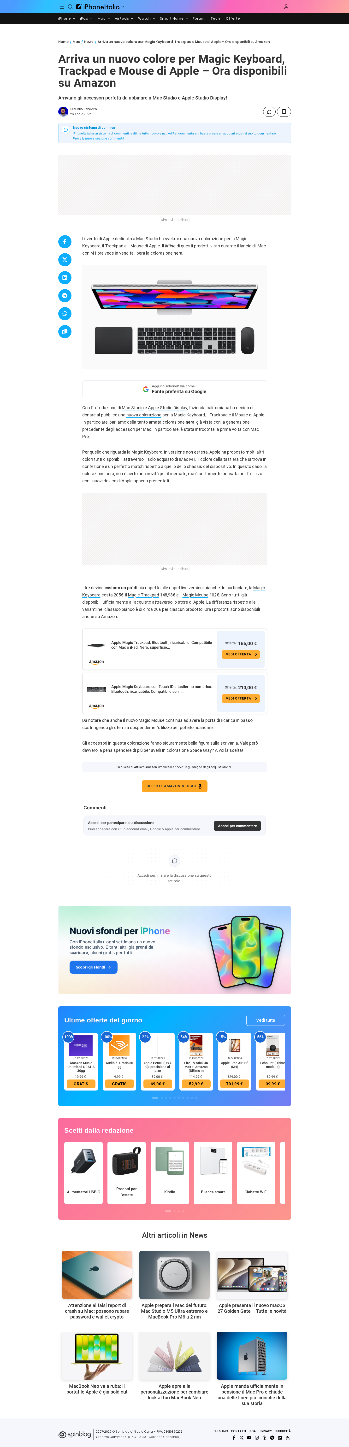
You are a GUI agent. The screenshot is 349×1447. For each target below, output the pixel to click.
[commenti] (269, 112)
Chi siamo (220, 1431)
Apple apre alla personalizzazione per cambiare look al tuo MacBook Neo (174, 1391)
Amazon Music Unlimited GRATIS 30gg (81, 1067)
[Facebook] (234, 1437)
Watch (144, 18)
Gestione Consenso (164, 1437)
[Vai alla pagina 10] (196, 1098)
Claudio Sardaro (83, 109)
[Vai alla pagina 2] (162, 1098)
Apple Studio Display (167, 407)
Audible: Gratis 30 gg (119, 1065)
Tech (215, 18)
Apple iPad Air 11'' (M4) (234, 1065)
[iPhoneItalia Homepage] (97, 6)
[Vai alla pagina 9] (192, 1098)
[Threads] (264, 1437)
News (89, 41)
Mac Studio (133, 407)
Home (63, 41)
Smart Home (172, 18)
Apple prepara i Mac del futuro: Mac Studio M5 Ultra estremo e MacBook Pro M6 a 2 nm (174, 1311)
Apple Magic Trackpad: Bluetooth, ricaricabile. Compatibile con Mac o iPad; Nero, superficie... (161, 645)
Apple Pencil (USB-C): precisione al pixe (157, 1067)
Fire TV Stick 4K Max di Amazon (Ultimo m (196, 1067)
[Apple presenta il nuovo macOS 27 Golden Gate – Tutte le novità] (252, 1275)
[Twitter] (241, 1437)
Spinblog (123, 1431)
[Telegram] (272, 1437)
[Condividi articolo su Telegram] (64, 295)
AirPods (122, 18)
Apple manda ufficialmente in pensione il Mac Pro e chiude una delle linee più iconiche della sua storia (252, 1394)
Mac (102, 18)
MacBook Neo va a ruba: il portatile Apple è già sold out (97, 1389)
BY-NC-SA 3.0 (136, 1437)
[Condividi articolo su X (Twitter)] (64, 259)
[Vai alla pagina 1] (155, 1098)
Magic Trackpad (143, 594)
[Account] (286, 7)
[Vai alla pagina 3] (166, 1098)
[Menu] (62, 7)
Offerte (233, 18)
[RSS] (287, 1437)
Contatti (238, 1431)
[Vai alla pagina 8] (188, 1098)
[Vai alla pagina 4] (170, 1098)
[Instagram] (257, 1437)
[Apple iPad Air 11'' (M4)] (234, 1045)
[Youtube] (249, 1437)
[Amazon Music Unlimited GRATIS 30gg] (81, 1045)
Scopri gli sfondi (90, 967)
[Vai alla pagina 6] (179, 1098)
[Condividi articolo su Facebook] (64, 241)
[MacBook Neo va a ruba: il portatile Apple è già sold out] (97, 1356)
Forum (199, 18)
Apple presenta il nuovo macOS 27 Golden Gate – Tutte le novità (252, 1308)
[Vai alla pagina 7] (183, 1098)
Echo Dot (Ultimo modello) (273, 1065)
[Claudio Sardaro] (63, 112)
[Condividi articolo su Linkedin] (64, 277)
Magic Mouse (195, 594)
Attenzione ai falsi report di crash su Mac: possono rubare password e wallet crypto (97, 1311)
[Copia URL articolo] (64, 331)
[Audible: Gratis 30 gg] (119, 1045)
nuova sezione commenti (104, 138)
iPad (84, 18)
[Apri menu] (122, 6)
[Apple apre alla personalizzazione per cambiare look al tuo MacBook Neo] (174, 1356)
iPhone (64, 18)
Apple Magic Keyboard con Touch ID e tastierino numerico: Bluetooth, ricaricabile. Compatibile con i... (161, 689)
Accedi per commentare (237, 826)
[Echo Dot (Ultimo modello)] (273, 1045)
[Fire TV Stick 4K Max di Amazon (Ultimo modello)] (196, 1045)
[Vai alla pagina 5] (175, 1098)
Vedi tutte (265, 1020)
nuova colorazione (143, 414)
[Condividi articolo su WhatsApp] (64, 313)
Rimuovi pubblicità (174, 220)
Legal (253, 1431)
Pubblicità (283, 1431)
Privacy (266, 1431)
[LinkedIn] (280, 1437)
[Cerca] (70, 7)
